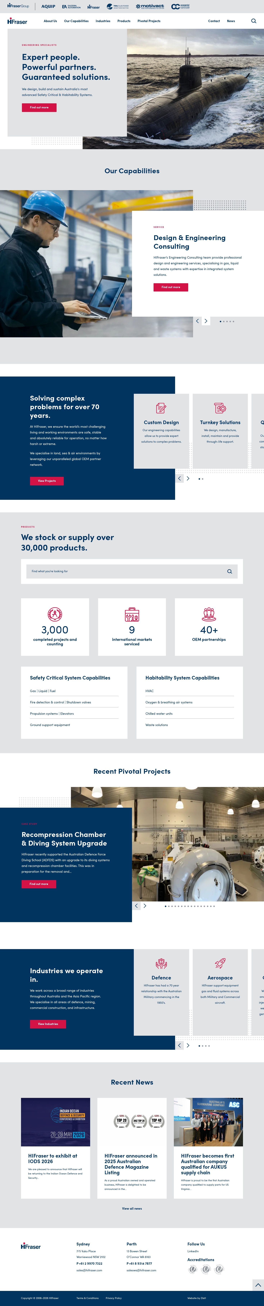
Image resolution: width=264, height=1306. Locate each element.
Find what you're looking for (50, 571)
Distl (203, 1298)
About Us (50, 21)
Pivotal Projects (149, 21)
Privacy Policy (114, 1298)
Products (123, 21)
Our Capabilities (76, 21)
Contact (214, 21)
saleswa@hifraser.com (141, 1270)
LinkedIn (193, 1251)
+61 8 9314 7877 (140, 1264)
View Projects (47, 481)
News (231, 21)
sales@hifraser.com (89, 1270)
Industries (103, 21)
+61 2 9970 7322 (90, 1264)
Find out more (39, 107)
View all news (132, 1209)
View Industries (48, 1024)
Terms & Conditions (88, 1298)
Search (253, 21)
